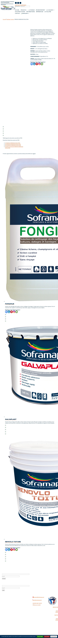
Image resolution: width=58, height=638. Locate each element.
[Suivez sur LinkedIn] (20, 3)
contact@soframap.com (39, 597)
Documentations (20, 11)
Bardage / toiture (10, 19)
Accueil (17, 10)
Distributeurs (30, 11)
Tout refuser (46, 636)
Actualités (47, 11)
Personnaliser (54, 636)
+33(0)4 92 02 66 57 (38, 600)
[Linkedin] (34, 64)
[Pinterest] (37, 64)
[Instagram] (39, 64)
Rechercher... (18, 6)
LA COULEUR (49, 10)
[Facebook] (31, 64)
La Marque (31, 10)
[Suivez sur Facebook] (16, 3)
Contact (18, 5)
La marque (25, 598)
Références (39, 11)
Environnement (40, 10)
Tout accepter (40, 636)
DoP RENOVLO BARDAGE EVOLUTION (13, 145)
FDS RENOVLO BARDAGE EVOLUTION (13, 144)
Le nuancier (20, 603)
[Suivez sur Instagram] (18, 3)
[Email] (42, 64)
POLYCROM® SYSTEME (21, 601)
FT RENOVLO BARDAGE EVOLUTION (12, 143)
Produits (23, 10)
